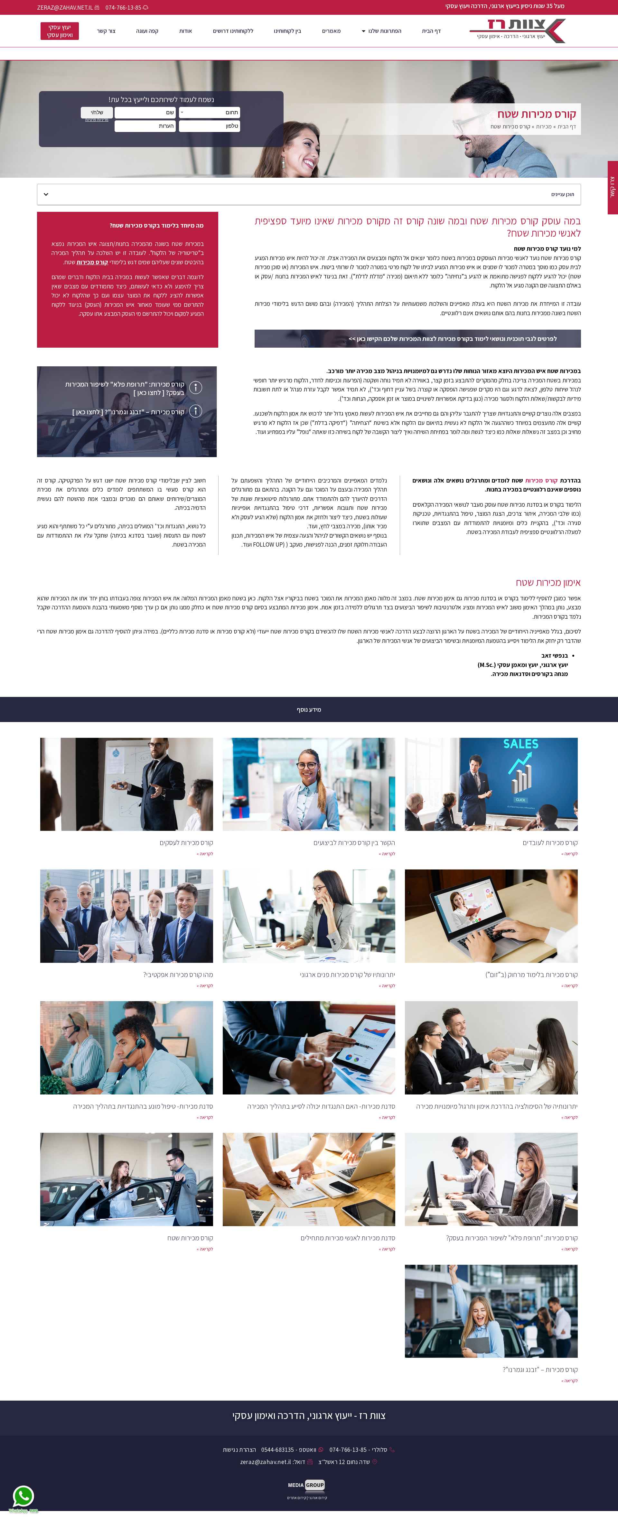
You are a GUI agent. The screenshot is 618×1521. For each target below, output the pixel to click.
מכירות (544, 126)
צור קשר (106, 30)
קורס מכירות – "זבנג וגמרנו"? (540, 1369)
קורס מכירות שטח (190, 1237)
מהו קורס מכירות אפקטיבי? (178, 974)
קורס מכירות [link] (541, 480)
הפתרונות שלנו (385, 30)
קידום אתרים (296, 1497)
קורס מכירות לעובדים (550, 842)
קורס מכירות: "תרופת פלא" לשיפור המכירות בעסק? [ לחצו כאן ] (124, 388)
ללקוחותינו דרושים (233, 30)
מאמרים (331, 30)
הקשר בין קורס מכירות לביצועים (354, 842)
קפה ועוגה (147, 30)
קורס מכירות (92, 262)
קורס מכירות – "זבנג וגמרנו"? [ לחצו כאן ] (128, 411)
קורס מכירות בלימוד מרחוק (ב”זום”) (531, 974)
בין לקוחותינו (287, 30)
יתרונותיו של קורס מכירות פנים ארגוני (347, 974)
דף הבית (431, 30)
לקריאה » (569, 854)
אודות (185, 30)
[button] (46, 194)
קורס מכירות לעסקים (186, 842)
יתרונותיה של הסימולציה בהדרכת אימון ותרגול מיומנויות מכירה (497, 1106)
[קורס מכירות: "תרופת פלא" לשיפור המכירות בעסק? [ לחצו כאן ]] (195, 387)
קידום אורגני (318, 1497)
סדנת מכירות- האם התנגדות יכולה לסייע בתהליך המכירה (321, 1106)
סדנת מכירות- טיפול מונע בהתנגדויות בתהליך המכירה (143, 1106)
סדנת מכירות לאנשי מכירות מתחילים (348, 1237)
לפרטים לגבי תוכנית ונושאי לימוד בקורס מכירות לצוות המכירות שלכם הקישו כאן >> (453, 338)
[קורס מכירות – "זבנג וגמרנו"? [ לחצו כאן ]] (195, 411)
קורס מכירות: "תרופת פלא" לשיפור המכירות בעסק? (512, 1237)
